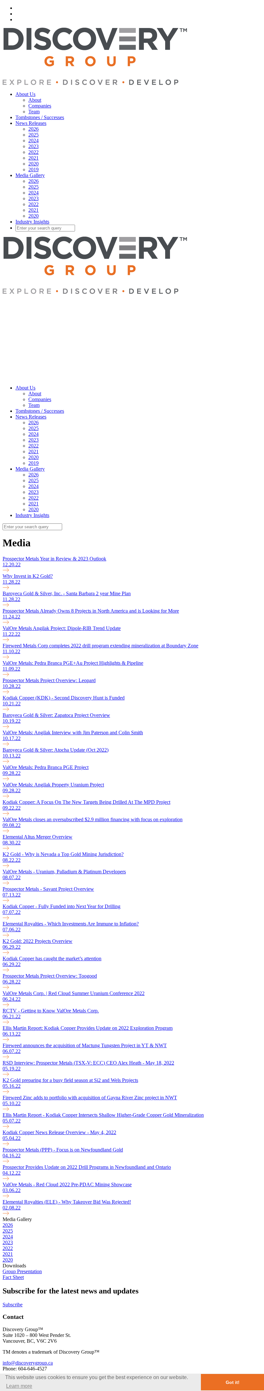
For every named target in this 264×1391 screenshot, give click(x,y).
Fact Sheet (13, 1277)
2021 (33, 158)
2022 (33, 152)
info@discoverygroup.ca (28, 1363)
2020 (33, 163)
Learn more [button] (19, 1386)
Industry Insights (32, 221)
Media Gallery (30, 175)
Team (34, 111)
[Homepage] (95, 83)
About (34, 100)
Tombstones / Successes (39, 117)
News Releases (30, 123)
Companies (39, 105)
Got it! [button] (233, 1382)
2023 (33, 146)
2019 (33, 169)
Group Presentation (22, 1271)
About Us (25, 94)
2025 (33, 134)
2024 (33, 140)
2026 (33, 129)
